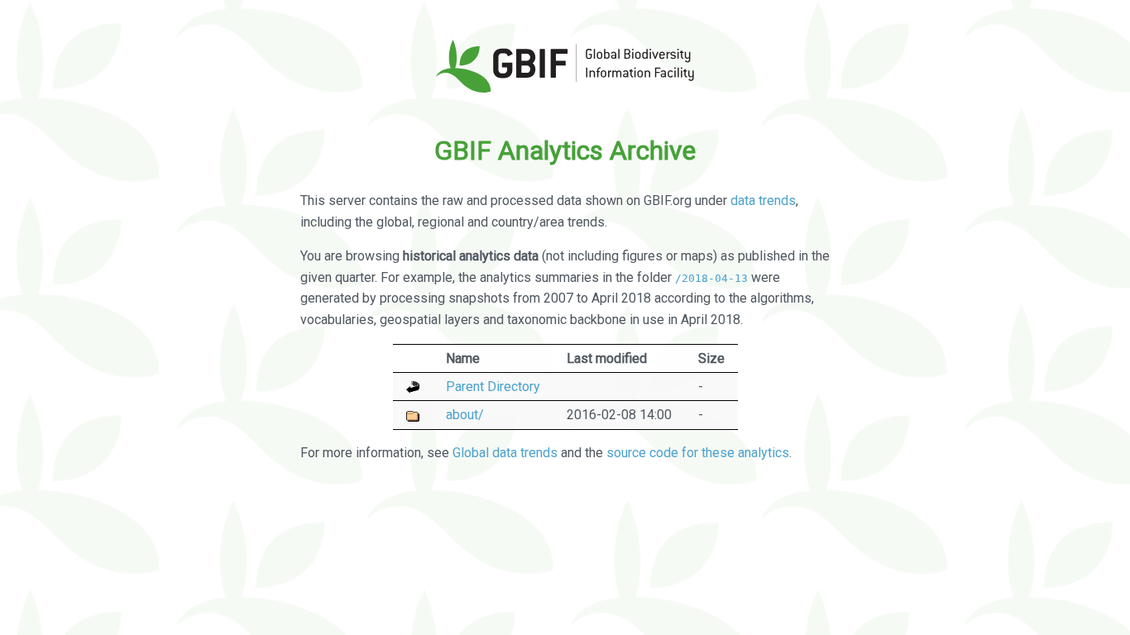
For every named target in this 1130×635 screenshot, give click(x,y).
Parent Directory (493, 386)
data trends (763, 200)
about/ (465, 415)
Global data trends (505, 453)
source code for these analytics (697, 453)
